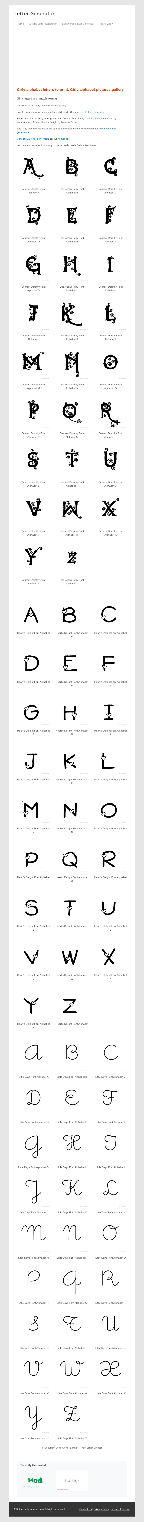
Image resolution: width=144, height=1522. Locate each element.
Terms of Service (120, 1509)
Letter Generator (34, 13)
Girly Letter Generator (92, 112)
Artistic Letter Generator (43, 23)
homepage (64, 138)
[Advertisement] (72, 57)
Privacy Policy (101, 1509)
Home (20, 23)
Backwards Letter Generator (78, 23)
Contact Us (85, 1509)
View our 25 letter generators (33, 138)
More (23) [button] (105, 23)
